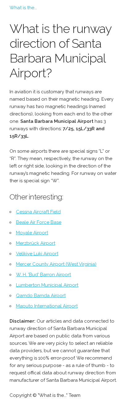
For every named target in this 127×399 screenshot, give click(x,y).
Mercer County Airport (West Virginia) (56, 264)
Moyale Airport (32, 233)
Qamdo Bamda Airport (41, 295)
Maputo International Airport (47, 306)
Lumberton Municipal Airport (47, 285)
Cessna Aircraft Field (38, 212)
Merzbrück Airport (35, 243)
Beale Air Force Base (38, 222)
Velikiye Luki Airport (37, 253)
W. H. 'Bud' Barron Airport (43, 274)
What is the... (23, 7)
